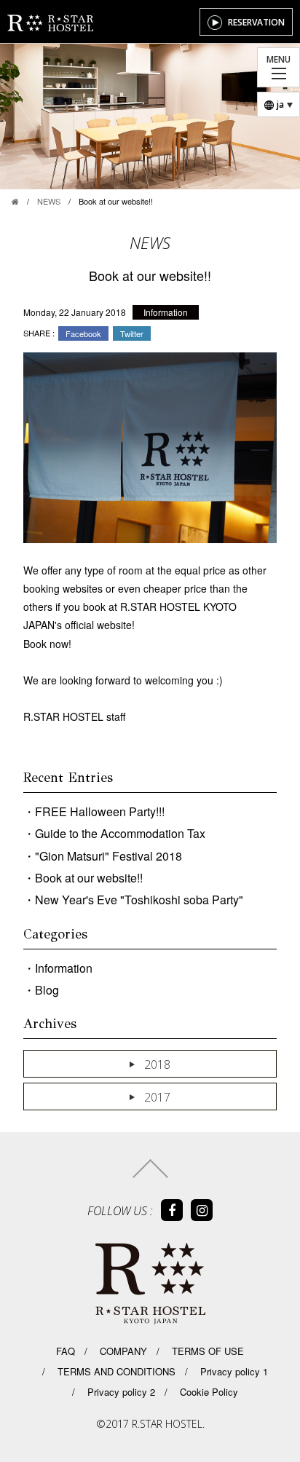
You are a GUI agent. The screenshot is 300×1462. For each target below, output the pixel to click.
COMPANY (122, 1351)
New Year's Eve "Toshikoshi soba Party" (139, 899)
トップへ (150, 1168)
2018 (157, 1064)
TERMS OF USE (206, 1351)
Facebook (83, 333)
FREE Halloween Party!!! (100, 811)
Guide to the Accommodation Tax (120, 833)
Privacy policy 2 (119, 1392)
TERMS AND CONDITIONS (115, 1371)
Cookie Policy (207, 1392)
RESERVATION (256, 22)
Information (165, 312)
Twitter (131, 333)
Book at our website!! (89, 877)
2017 (157, 1097)
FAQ (65, 1351)
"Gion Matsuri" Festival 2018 (108, 855)
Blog (47, 989)
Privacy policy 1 (232, 1371)
